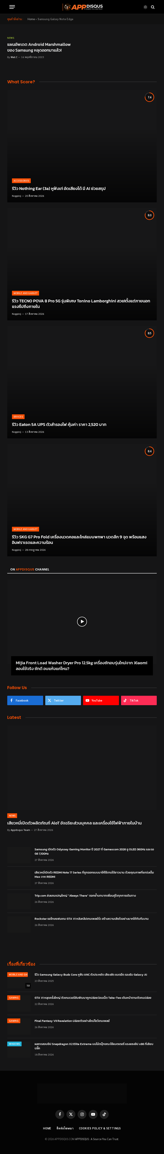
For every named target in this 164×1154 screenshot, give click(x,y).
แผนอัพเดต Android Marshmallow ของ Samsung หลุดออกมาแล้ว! (39, 47)
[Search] (152, 7)
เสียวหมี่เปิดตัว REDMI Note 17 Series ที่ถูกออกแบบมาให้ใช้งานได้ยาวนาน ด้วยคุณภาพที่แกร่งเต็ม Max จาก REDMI (94, 874)
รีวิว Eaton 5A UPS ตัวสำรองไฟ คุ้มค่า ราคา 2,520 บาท (59, 424)
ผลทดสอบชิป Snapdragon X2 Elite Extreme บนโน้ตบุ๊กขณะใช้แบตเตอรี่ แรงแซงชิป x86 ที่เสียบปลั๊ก (94, 1046)
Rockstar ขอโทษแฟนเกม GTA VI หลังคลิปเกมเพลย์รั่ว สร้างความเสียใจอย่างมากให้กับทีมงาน (92, 919)
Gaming (14, 997)
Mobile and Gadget (26, 293)
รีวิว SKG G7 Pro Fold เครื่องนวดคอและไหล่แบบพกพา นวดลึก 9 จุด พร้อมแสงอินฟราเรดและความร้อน (79, 539)
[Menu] (12, 7)
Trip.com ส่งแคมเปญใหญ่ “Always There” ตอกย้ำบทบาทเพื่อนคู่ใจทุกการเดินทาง (85, 896)
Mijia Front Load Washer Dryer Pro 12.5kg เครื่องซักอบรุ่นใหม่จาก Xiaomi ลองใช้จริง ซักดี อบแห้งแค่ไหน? (81, 666)
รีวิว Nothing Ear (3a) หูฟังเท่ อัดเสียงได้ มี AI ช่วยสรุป (59, 188)
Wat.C (14, 57)
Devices (18, 416)
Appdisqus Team (20, 830)
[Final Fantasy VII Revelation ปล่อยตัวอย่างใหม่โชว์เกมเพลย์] (19, 1026)
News (10, 37)
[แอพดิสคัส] (82, 7)
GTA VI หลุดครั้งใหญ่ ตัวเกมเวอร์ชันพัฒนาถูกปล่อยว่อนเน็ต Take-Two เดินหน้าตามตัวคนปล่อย (93, 998)
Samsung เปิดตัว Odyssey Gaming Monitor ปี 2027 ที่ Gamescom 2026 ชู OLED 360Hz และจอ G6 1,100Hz (94, 851)
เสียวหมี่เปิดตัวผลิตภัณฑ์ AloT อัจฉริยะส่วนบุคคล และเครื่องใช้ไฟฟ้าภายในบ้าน (74, 823)
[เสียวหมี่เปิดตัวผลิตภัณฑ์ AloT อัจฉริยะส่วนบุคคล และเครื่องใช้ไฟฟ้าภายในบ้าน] (82, 768)
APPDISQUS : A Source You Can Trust (97, 1139)
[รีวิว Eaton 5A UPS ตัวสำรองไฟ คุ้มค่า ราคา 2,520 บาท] (82, 382)
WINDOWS (14, 1043)
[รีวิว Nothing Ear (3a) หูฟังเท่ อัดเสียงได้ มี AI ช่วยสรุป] (82, 146)
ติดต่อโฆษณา (65, 1128)
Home (31, 19)
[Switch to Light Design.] (145, 7)
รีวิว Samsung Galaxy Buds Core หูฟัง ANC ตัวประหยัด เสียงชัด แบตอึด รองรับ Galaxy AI (91, 975)
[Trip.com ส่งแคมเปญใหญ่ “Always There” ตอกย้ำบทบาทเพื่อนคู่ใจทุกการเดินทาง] (19, 901)
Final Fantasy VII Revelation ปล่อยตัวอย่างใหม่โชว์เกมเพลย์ (72, 1021)
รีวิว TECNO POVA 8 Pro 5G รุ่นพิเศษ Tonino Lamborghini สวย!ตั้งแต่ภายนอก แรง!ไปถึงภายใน (81, 303)
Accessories (21, 180)
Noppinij (16, 195)
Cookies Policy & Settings (100, 1128)
